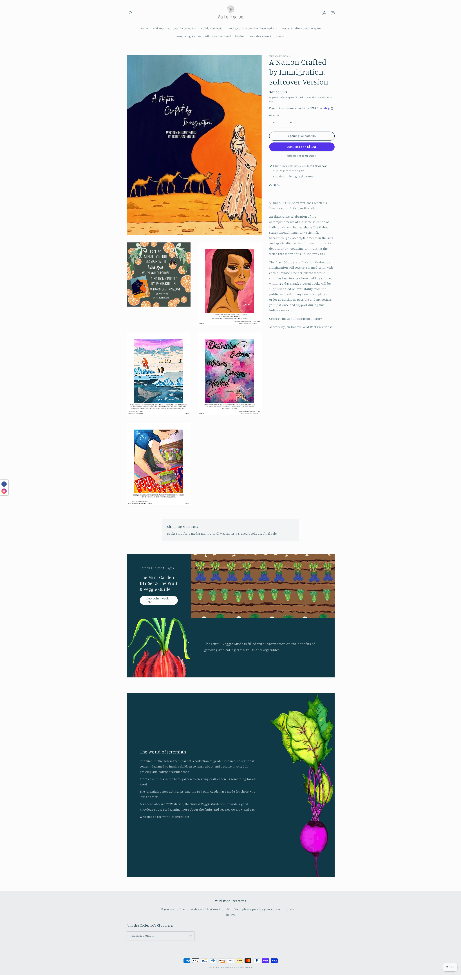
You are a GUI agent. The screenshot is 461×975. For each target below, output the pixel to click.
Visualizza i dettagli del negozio (293, 176)
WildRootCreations (224, 967)
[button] (131, 13)
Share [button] (277, 184)
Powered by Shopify (243, 967)
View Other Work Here (157, 600)
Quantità (274, 115)
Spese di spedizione (299, 97)
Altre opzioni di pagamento (302, 155)
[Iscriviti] (190, 935)
